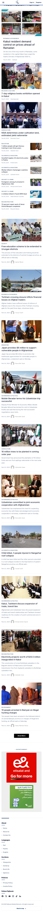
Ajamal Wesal (19, 262)
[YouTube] (9, 896)
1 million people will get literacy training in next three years (13, 147)
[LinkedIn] (20, 896)
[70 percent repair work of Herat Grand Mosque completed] (36, 204)
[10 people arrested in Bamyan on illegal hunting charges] (22, 694)
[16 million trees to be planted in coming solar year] (22, 435)
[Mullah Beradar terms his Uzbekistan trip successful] (22, 382)
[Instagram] (13, 896)
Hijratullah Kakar (20, 467)
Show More (21, 736)
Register (39, 2)
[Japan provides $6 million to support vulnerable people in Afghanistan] (22, 331)
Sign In (32, 2)
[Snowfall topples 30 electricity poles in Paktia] (36, 158)
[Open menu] (3, 2)
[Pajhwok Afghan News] (17, 2)
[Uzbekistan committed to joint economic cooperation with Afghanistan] (22, 486)
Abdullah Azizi (19, 675)
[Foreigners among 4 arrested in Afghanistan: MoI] (36, 182)
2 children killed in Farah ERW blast (14, 194)
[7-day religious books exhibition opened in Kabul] (22, 76)
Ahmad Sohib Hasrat (21, 622)
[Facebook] (3, 896)
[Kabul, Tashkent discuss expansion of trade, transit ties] (22, 587)
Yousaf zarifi (19, 568)
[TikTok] (17, 896)
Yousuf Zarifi (19, 312)
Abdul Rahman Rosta (21, 725)
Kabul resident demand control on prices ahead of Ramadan (19, 44)
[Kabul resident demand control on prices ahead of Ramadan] (22, 22)
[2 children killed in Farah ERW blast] (36, 194)
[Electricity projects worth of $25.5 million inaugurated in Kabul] (22, 640)
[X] (6, 896)
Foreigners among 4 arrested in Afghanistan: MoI (13, 183)
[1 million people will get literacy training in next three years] (36, 146)
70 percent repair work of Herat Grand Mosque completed (13, 205)
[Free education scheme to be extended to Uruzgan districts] (22, 230)
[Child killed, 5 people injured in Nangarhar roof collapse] (22, 536)
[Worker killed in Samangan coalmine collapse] (36, 170)
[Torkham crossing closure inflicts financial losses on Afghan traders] (22, 281)
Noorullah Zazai (20, 363)
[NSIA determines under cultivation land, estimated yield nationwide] (22, 115)
